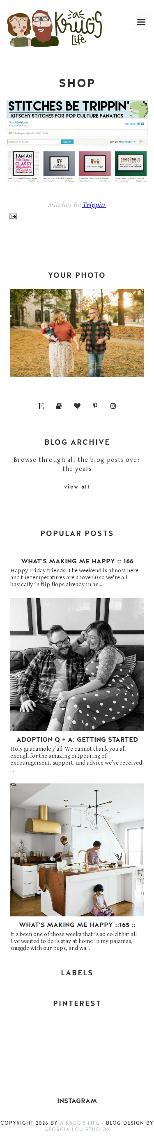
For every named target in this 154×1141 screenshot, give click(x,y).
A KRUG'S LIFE (79, 1123)
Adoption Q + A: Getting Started (77, 739)
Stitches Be (65, 205)
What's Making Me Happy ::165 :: (77, 924)
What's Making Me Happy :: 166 (77, 561)
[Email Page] (11, 216)
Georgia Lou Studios (77, 1129)
